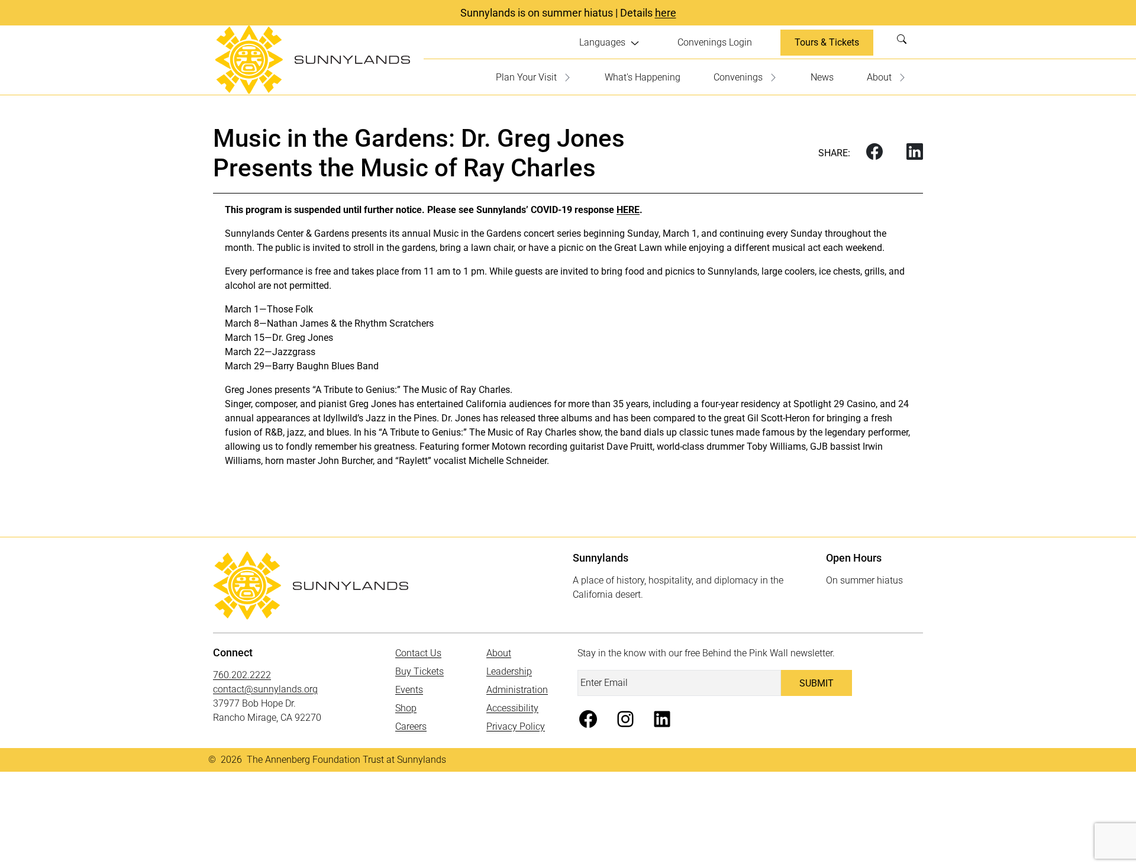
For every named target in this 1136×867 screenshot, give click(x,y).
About (879, 77)
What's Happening (642, 77)
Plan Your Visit (526, 77)
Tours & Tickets (827, 42)
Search (905, 42)
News (822, 77)
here (665, 13)
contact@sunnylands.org (265, 689)
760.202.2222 (242, 675)
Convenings (738, 77)
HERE (628, 209)
